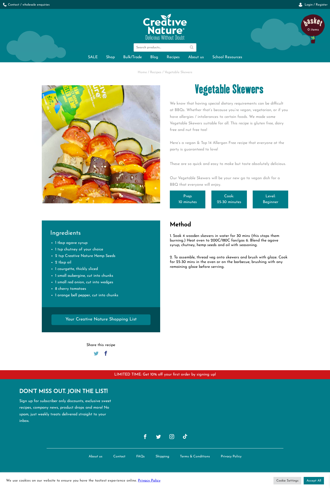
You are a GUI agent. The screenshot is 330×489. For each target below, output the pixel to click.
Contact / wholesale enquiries (29, 4)
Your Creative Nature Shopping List (100, 319)
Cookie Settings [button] (287, 480)
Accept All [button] (314, 480)
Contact (119, 456)
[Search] (191, 47)
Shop (110, 57)
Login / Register (316, 4)
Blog (154, 57)
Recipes (173, 57)
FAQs (140, 456)
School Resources (227, 57)
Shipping (162, 456)
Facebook (106, 353)
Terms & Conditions (195, 456)
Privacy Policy (231, 456)
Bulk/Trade (132, 57)
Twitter (96, 353)
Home (142, 72)
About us (196, 57)
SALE (93, 57)
